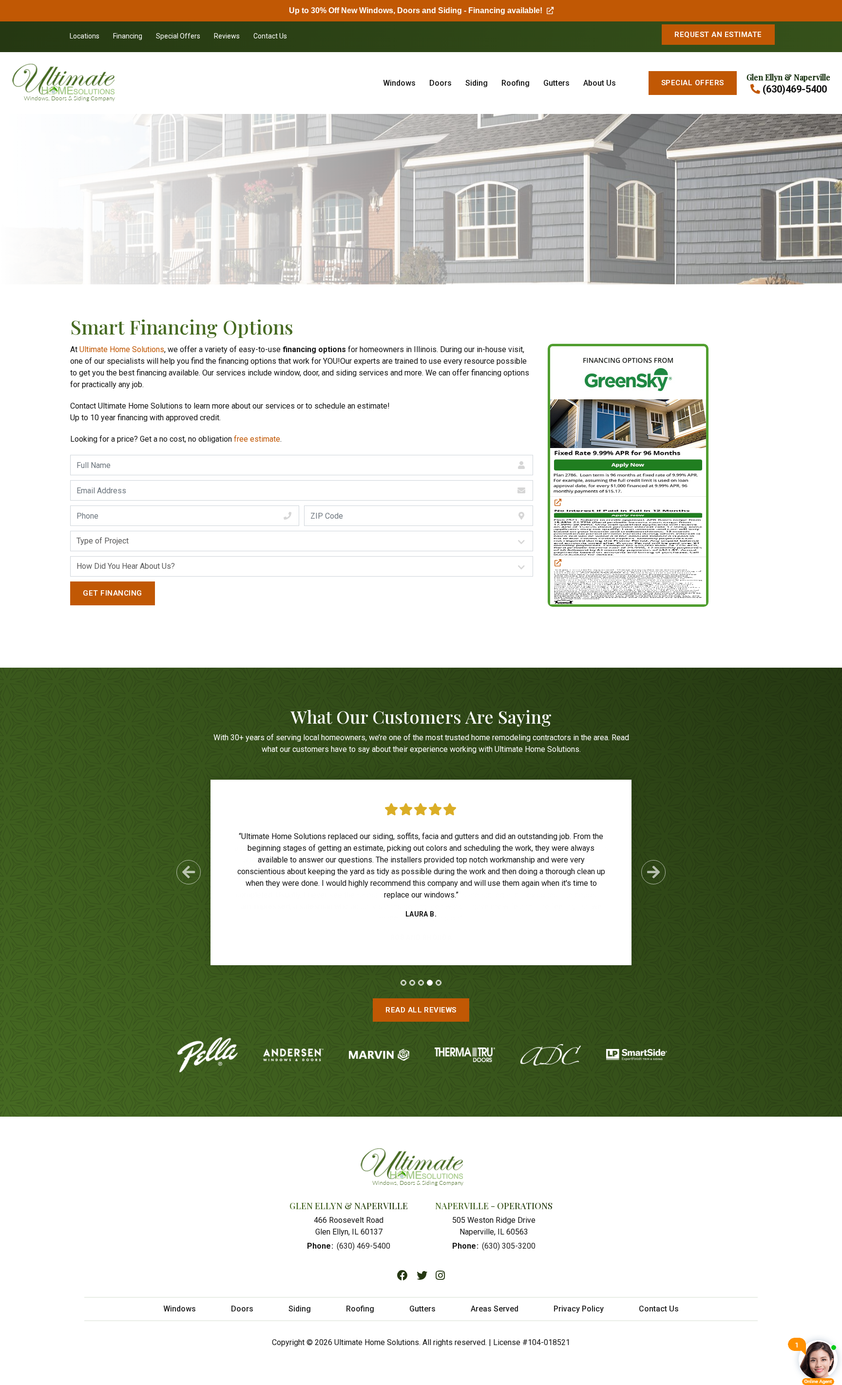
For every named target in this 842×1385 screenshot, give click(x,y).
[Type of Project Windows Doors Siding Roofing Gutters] (301, 541)
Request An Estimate (718, 34)
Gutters (556, 83)
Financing (127, 36)
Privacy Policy (579, 1308)
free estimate (257, 439)
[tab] (403, 983)
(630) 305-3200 (509, 1246)
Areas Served (494, 1308)
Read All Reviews (421, 1010)
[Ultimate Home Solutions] (80, 83)
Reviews (227, 36)
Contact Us (270, 36)
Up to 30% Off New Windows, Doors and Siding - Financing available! (421, 10)
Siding (476, 83)
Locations (84, 36)
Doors (440, 83)
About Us (599, 83)
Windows (399, 83)
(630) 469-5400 (363, 1246)
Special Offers (178, 36)
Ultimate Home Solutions (121, 349)
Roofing (515, 83)
